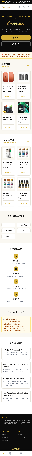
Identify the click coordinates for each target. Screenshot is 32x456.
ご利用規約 (20, 434)
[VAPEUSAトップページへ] (5, 7)
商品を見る (16, 38)
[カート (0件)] (24, 7)
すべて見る (28, 65)
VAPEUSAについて (5, 434)
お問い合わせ (4, 440)
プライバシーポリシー (22, 437)
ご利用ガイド (16, 44)
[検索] (19, 7)
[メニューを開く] (29, 7)
